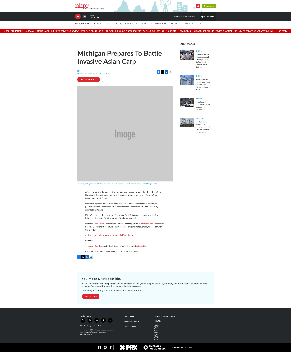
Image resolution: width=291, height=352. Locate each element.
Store (198, 24)
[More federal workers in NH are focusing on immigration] (187, 102)
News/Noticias (82, 24)
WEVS (156, 340)
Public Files (157, 321)
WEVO (156, 336)
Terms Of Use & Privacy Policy (164, 316)
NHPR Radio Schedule (131, 321)
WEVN (156, 334)
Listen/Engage (143, 24)
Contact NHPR (129, 316)
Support (210, 6)
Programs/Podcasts (121, 24)
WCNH (156, 325)
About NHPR (160, 24)
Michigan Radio (148, 223)
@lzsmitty (141, 246)
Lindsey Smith (94, 245)
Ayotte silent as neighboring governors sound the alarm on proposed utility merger (203, 127)
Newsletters (100, 24)
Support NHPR (91, 296)
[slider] (88, 16)
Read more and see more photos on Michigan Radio (110, 235)
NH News (199, 51)
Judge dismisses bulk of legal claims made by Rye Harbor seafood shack (203, 84)
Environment (200, 118)
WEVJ (156, 332)
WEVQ (156, 338)
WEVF (156, 329)
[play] (78, 16)
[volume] (85, 16)
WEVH (156, 330)
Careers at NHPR (130, 326)
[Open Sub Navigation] (91, 24)
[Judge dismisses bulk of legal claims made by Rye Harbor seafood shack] (187, 80)
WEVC (156, 327)
